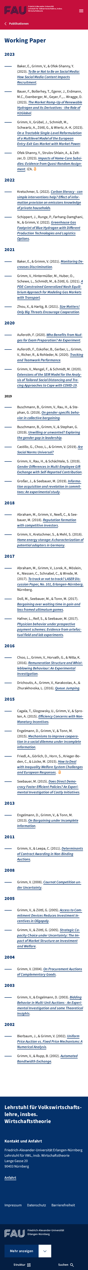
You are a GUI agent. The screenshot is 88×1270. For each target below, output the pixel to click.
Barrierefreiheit (63, 1205)
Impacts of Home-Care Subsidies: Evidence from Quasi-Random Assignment (49, 164)
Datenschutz (36, 1205)
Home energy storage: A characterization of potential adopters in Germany (50, 542)
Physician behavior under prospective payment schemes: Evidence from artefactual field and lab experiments (49, 629)
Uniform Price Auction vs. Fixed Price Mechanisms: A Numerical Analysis (49, 1041)
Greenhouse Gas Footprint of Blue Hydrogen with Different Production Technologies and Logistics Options (48, 230)
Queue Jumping (67, 688)
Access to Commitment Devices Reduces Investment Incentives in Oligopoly (49, 915)
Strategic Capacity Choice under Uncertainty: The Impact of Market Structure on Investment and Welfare (48, 938)
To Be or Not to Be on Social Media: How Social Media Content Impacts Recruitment (48, 77)
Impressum (13, 1205)
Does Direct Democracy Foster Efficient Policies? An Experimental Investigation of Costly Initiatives (48, 787)
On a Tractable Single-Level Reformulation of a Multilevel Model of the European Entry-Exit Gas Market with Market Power (49, 138)
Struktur (19, 1265)
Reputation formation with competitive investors (46, 522)
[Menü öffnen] (81, 11)
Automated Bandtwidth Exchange (47, 1058)
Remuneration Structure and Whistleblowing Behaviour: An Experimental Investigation (50, 668)
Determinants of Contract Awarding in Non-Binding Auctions (50, 854)
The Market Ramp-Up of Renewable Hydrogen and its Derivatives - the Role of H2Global (49, 108)
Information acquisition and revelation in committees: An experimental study (49, 486)
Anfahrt (10, 1177)
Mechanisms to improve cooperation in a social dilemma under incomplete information (49, 742)
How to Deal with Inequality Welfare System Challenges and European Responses (50, 767)
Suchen (63, 1265)
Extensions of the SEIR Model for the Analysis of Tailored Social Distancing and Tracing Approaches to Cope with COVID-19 (49, 380)
